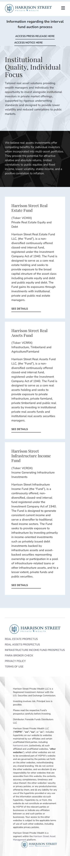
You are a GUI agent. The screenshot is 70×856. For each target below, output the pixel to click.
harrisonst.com (20, 745)
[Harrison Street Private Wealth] (28, 5)
